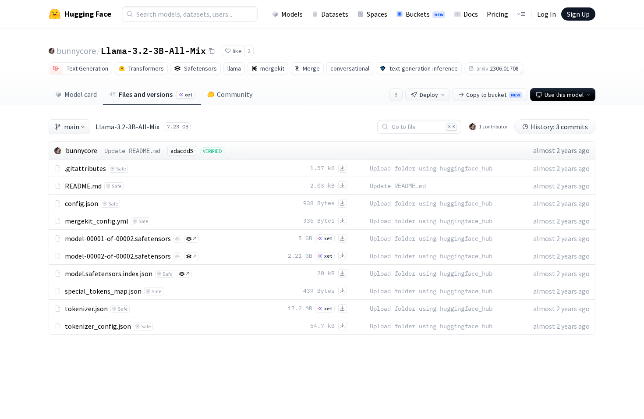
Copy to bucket (493, 95)
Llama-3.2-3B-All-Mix (153, 50)
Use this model (564, 95)
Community (234, 94)
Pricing (497, 14)
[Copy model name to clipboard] (212, 51)
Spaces (377, 14)
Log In (546, 14)
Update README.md (132, 151)
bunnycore (76, 50)
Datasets (334, 14)
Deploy (429, 95)
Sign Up (578, 14)
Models (292, 14)
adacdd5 (181, 151)
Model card (80, 94)
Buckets (424, 14)
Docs (471, 14)
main (71, 126)
